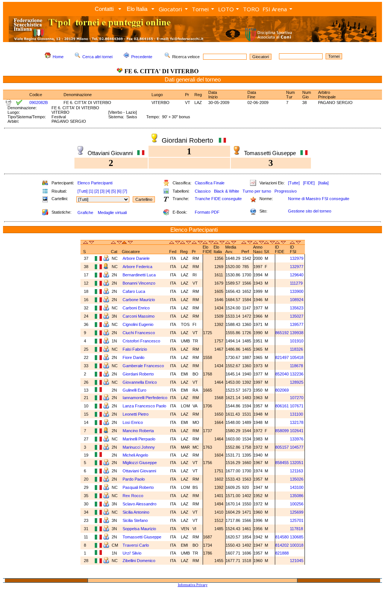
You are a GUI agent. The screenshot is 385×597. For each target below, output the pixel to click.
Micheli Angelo (136, 455)
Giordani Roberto (139, 374)
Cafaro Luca (134, 291)
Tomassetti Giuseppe (142, 537)
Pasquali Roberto (139, 487)
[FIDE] (309, 183)
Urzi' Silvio (132, 553)
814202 (282, 545)
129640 (296, 275)
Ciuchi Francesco (139, 332)
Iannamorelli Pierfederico (145, 397)
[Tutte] (294, 183)
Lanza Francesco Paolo (145, 406)
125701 (296, 520)
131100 (296, 414)
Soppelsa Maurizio (140, 528)
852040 (282, 374)
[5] (113, 191)
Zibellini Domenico (139, 560)
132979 (296, 258)
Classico (203, 191)
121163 (296, 471)
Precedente (141, 56)
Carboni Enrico (137, 308)
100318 (296, 545)
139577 (296, 324)
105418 (296, 357)
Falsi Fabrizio (135, 349)
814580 (282, 537)
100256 (296, 504)
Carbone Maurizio (139, 299)
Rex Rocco (133, 495)
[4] (108, 191)
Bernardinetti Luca (140, 275)
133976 (296, 439)
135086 (296, 495)
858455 (282, 462)
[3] (102, 191)
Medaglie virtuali (112, 212)
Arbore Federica (138, 266)
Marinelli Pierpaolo (139, 439)
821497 (282, 357)
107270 (296, 397)
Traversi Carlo (136, 545)
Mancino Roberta (139, 430)
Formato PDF (207, 212)
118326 (296, 349)
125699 (296, 512)
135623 (296, 308)
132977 (296, 266)
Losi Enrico (133, 422)
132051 (296, 462)
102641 (296, 430)
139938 (296, 332)
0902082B (38, 102)
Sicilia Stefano (136, 520)
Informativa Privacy (193, 585)
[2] (96, 191)
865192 (282, 332)
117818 (296, 528)
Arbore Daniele (137, 258)
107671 (296, 406)
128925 (296, 382)
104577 (296, 447)
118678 (296, 365)
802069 (282, 390)
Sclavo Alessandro (140, 504)
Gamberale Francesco (144, 365)
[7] (125, 191)
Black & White (226, 191)
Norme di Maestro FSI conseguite (318, 198)
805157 (282, 447)
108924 (296, 299)
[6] (119, 191)
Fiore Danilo (134, 357)
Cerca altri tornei (97, 56)
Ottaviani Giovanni (140, 471)
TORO (251, 9)
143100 (296, 487)
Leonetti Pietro (136, 414)
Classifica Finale (209, 183)
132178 (296, 422)
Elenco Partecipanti (94, 183)
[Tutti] (82, 191)
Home (58, 56)
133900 (296, 291)
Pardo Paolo (134, 479)
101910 (296, 341)
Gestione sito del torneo (309, 211)
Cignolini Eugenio (139, 324)
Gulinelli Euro (135, 390)
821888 (282, 553)
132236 (296, 374)
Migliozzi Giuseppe (140, 462)
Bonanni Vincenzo (139, 283)
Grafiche (85, 212)
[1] (91, 191)
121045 (296, 560)
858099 (282, 430)
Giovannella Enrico (140, 382)
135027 (296, 316)
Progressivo (285, 191)
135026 (296, 479)
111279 (296, 283)
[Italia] (323, 183)
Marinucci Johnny (139, 447)
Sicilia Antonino (136, 512)
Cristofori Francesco (142, 341)
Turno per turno (257, 191)
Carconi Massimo (139, 316)
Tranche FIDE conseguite (218, 198)
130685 (296, 537)
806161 (282, 406)
